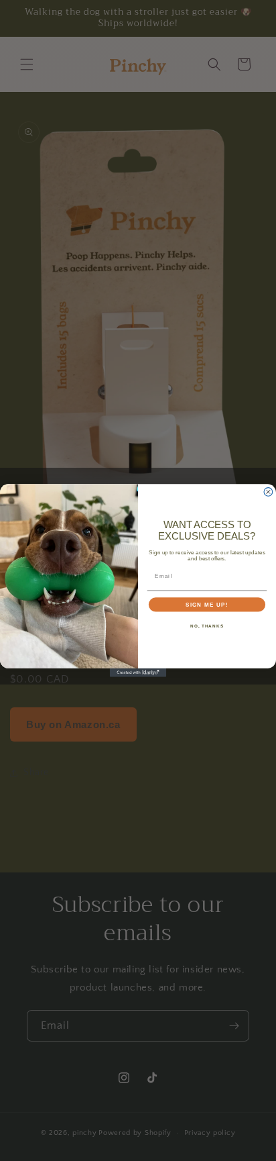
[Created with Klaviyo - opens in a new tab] (138, 672)
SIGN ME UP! (207, 604)
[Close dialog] (268, 492)
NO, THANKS (207, 625)
